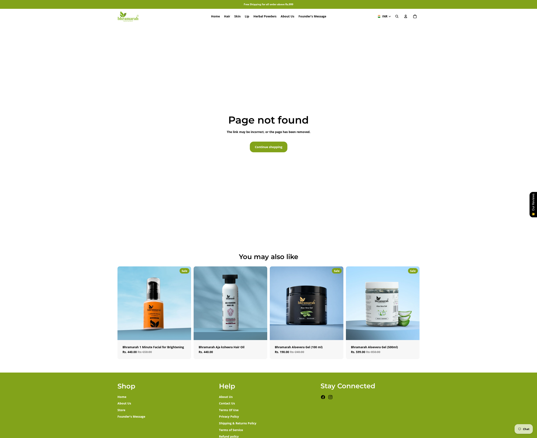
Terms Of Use (229, 410)
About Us (124, 403)
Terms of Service (231, 430)
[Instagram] (330, 397)
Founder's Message (131, 416)
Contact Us (227, 403)
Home (121, 397)
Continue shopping (268, 147)
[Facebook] (323, 397)
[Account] (405, 16)
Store (121, 410)
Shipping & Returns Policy (237, 423)
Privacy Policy (229, 416)
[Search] (396, 16)
